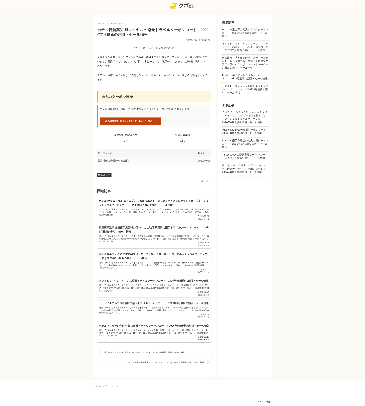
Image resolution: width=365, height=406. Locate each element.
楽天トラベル (105, 175)
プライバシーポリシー (108, 386)
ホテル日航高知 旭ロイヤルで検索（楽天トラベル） (128, 121)
